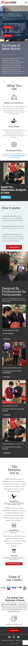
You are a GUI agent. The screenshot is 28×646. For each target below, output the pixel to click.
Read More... (7, 339)
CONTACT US (19, 640)
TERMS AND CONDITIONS (7, 640)
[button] (13, 338)
